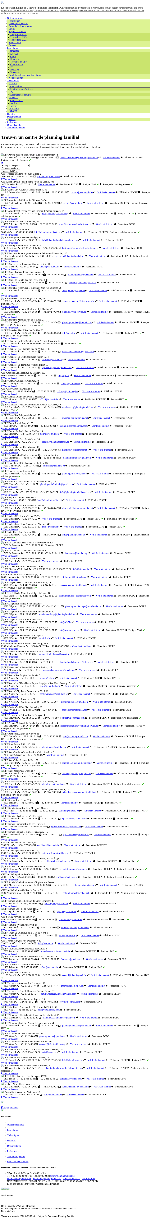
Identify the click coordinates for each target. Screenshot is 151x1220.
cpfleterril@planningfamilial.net (57, 367)
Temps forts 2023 (18, 37)
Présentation (14, 21)
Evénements (12, 122)
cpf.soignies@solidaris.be (56, 903)
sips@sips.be (45, 638)
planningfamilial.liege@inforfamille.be (83, 606)
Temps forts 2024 (18, 34)
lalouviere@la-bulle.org (76, 553)
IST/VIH (13, 111)
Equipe (12, 29)
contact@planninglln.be (82, 192)
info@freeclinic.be (50, 526)
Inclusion (14, 69)
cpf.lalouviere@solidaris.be (57, 861)
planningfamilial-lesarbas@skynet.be (76, 662)
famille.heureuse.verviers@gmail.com (58, 994)
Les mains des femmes (20, 94)
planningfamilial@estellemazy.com (75, 595)
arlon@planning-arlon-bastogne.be (75, 224)
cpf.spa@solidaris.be (66, 911)
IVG (11, 92)
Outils (13, 56)
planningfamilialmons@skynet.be (54, 654)
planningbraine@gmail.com (80, 274)
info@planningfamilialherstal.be (75, 492)
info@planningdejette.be (73, 534)
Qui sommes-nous (15, 18)
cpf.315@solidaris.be (48, 399)
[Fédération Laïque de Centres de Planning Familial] (2, 2)
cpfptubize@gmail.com (71, 1078)
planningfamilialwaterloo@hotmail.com (63, 1068)
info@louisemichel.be (69, 630)
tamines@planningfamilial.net (75, 927)
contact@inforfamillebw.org (52, 1044)
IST (12, 67)
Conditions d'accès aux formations (25, 75)
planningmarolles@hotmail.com (77, 322)
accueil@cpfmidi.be (73, 203)
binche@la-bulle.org (49, 266)
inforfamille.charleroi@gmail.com (78, 351)
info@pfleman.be (81, 569)
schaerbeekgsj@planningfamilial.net (79, 792)
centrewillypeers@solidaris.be (54, 694)
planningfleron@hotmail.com (73, 426)
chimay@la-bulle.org (71, 383)
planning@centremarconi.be (75, 449)
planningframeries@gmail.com (77, 457)
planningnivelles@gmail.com (74, 702)
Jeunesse (13, 106)
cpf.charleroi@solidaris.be (74, 818)
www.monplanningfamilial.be (47, 1178)
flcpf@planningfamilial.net (62, 1176)
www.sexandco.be (71, 1178)
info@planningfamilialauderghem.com (60, 240)
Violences (14, 72)
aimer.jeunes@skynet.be (73, 290)
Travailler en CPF (18, 61)
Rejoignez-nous (10, 1107)
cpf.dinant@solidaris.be (48, 845)
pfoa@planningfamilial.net (74, 710)
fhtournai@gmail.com (71, 959)
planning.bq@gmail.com (53, 784)
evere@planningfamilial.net (75, 418)
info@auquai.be (45, 943)
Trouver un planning (16, 127)
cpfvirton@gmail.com (69, 1001)
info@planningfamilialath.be (47, 232)
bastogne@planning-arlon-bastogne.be (80, 248)
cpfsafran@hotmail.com (73, 718)
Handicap (14, 59)
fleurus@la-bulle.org (49, 434)
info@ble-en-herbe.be (50, 686)
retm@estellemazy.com (49, 1009)
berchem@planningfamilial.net (70, 256)
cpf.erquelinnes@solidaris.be (55, 853)
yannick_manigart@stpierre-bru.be (78, 301)
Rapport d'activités (17, 31)
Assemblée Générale (18, 23)
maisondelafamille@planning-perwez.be (79, 157)
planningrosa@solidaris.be (54, 747)
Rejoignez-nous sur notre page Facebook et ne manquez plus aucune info (38, 1102)
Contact (12, 45)
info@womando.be (53, 1094)
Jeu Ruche (15, 103)
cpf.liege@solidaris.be (66, 877)
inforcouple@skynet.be (72, 986)
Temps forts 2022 (18, 39)
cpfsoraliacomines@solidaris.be (66, 826)
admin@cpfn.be (47, 678)
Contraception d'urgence (21, 89)
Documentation (14, 116)
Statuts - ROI (15, 42)
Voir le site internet (111, 157)
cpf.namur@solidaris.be (48, 176)
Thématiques (13, 80)
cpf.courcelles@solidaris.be (76, 834)
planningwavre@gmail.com (52, 1036)
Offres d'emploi (14, 125)
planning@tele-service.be (74, 311)
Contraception (16, 64)
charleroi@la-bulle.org (52, 359)
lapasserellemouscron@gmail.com (58, 670)
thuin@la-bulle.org (68, 935)
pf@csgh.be (63, 375)
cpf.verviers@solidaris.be (70, 919)
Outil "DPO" (16, 100)
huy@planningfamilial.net (49, 500)
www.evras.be (88, 1178)
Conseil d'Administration (20, 26)
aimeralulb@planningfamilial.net (77, 508)
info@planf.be (69, 333)
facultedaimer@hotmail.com (75, 1086)
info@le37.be (65, 622)
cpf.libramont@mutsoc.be (75, 869)
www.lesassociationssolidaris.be (55, 951)
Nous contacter (16, 78)
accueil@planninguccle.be (74, 975)
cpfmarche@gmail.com (81, 646)
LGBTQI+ (14, 108)
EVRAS (14, 53)
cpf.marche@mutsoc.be (84, 885)
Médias (12, 119)
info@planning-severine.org (55, 213)
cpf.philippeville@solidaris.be (77, 893)
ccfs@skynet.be (49, 1052)
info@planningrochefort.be (75, 736)
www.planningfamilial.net (19, 1178)
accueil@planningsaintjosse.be (76, 773)
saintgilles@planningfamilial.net (77, 763)
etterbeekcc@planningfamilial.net (77, 407)
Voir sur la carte (10, 179)
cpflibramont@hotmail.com (73, 577)
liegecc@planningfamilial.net (72, 585)
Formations (12, 48)
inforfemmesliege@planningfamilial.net (57, 614)
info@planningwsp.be (72, 1060)
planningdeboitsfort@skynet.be (76, 1025)
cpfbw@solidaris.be (49, 967)
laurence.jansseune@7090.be (82, 282)
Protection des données (17, 1161)
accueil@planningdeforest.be (55, 442)
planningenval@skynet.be (74, 473)
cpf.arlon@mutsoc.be (69, 810)
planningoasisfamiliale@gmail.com (56, 484)
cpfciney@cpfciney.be (67, 391)
